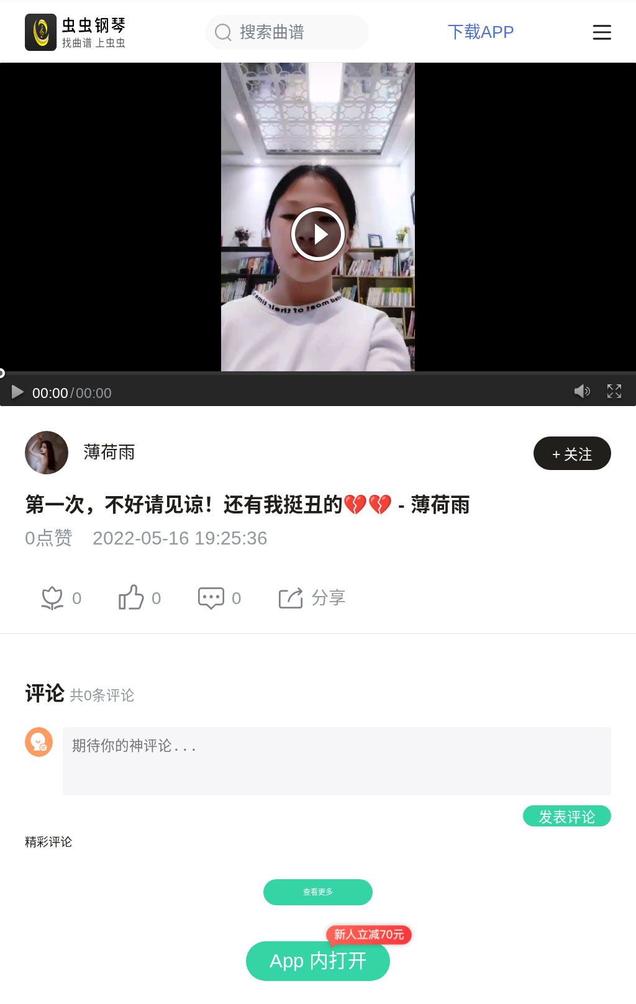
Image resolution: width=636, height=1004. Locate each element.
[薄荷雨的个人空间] (46, 452)
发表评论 (567, 817)
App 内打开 (318, 961)
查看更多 (318, 892)
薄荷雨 (109, 452)
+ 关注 (572, 455)
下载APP (480, 32)
